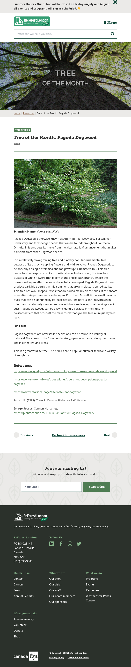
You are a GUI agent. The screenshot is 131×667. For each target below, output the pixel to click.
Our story (55, 579)
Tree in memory (24, 619)
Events (90, 584)
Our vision (55, 584)
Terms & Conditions (78, 657)
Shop (17, 636)
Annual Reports (24, 596)
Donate (18, 631)
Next (107, 435)
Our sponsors (58, 602)
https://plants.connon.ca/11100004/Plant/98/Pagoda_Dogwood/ (54, 413)
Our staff (55, 590)
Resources (28, 113)
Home (17, 113)
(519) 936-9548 (23, 561)
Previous (26, 435)
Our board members (62, 596)
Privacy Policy (56, 657)
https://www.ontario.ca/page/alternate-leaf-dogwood (47, 392)
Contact (18, 579)
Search (18, 590)
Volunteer (20, 625)
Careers (19, 584)
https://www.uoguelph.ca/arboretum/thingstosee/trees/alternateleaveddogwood (65, 371)
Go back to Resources (68, 435)
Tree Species (22, 130)
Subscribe (97, 487)
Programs (92, 579)
